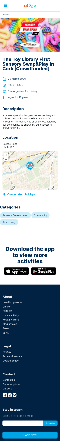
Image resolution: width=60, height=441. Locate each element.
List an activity (10, 315)
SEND (5, 332)
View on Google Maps (21, 194)
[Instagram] (9, 394)
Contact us (8, 379)
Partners (7, 310)
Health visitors (10, 319)
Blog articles (9, 324)
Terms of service (12, 356)
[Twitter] (14, 394)
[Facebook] (4, 394)
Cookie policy (10, 360)
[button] (5, 5)
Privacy (6, 351)
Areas (5, 328)
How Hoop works (12, 302)
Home (5, 14)
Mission (6, 306)
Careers (7, 388)
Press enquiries (11, 384)
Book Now (30, 435)
